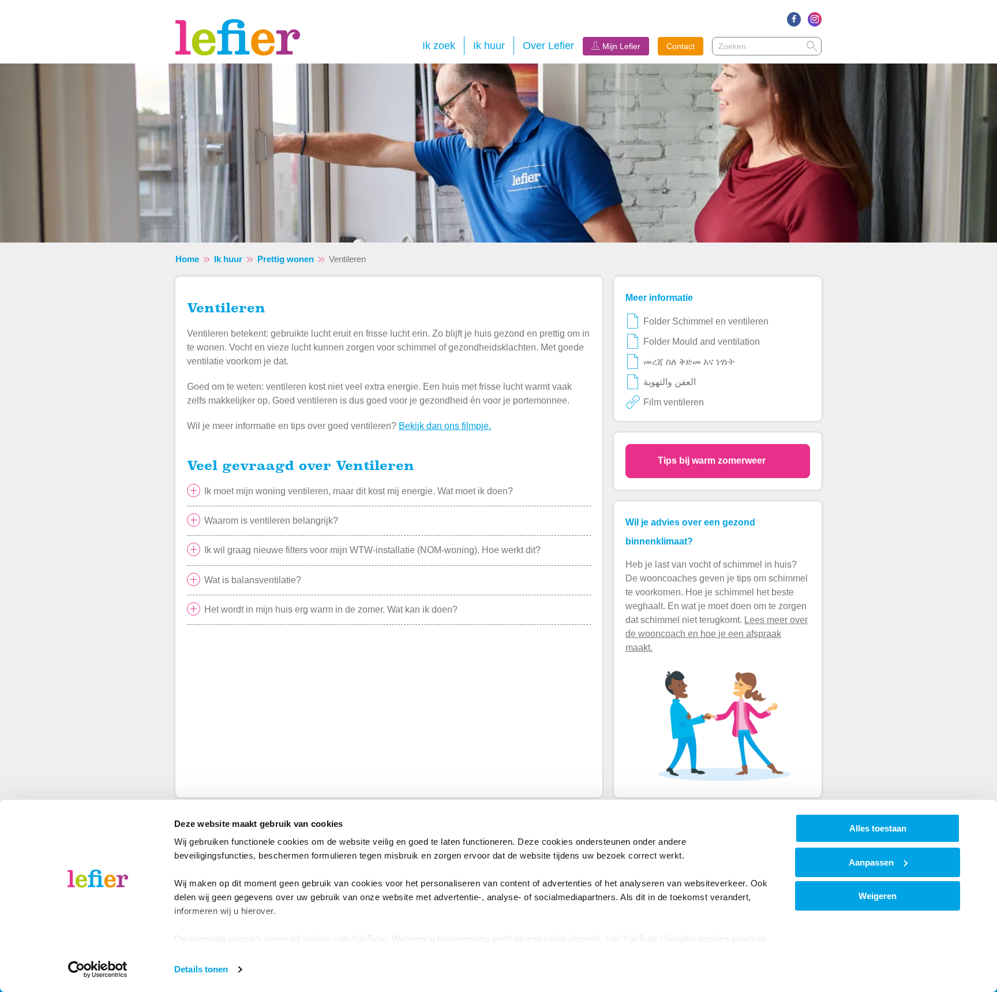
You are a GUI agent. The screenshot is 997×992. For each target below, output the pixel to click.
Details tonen (201, 969)
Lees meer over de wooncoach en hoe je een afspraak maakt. (716, 633)
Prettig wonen (285, 259)
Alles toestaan (877, 828)
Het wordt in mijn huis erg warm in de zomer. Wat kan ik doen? (331, 609)
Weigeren (878, 896)
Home (187, 259)
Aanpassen (871, 862)
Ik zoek (438, 45)
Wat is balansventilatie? (252, 580)
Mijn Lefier (621, 46)
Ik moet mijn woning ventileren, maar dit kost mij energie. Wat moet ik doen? (358, 491)
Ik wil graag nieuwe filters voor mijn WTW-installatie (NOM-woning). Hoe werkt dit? (372, 550)
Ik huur (489, 45)
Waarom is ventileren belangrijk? (271, 520)
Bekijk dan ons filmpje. (445, 426)
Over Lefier (548, 45)
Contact (680, 46)
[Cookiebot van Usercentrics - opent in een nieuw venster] (97, 969)
